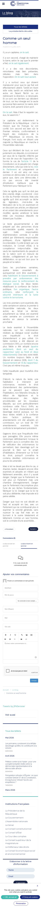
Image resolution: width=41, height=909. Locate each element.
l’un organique (21, 289)
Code (26, 639)
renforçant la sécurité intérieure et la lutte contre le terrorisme (20, 295)
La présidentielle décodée (20, 31)
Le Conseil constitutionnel (18, 829)
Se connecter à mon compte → (27, 601)
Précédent (9, 529)
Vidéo (31, 635)
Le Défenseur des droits (17, 847)
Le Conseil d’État (13, 833)
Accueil (6, 690)
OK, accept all (11, 897)
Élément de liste (14, 639)
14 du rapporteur (29, 362)
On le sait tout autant (25, 76)
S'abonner (20, 883)
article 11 (27, 161)
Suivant (33, 529)
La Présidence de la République (15, 812)
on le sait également (19, 63)
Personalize (21, 903)
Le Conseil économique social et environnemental (20, 852)
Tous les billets (20, 27)
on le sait (24, 52)
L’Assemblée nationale (16, 821)
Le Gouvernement (14, 818)
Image (26, 635)
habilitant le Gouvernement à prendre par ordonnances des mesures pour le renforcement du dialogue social (20, 279)
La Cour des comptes (15, 836)
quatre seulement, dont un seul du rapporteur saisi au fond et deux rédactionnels (20, 350)
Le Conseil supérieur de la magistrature (18, 841)
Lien (22, 635)
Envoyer (34, 680)
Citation (21, 639)
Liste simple (5, 639)
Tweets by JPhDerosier (14, 706)
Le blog (15, 690)
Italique (10, 635)
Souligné (15, 635)
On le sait (7, 112)
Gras (5, 635)
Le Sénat (9, 825)
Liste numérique (10, 639)
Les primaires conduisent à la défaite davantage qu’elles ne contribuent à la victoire (21, 745)
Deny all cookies (31, 897)
